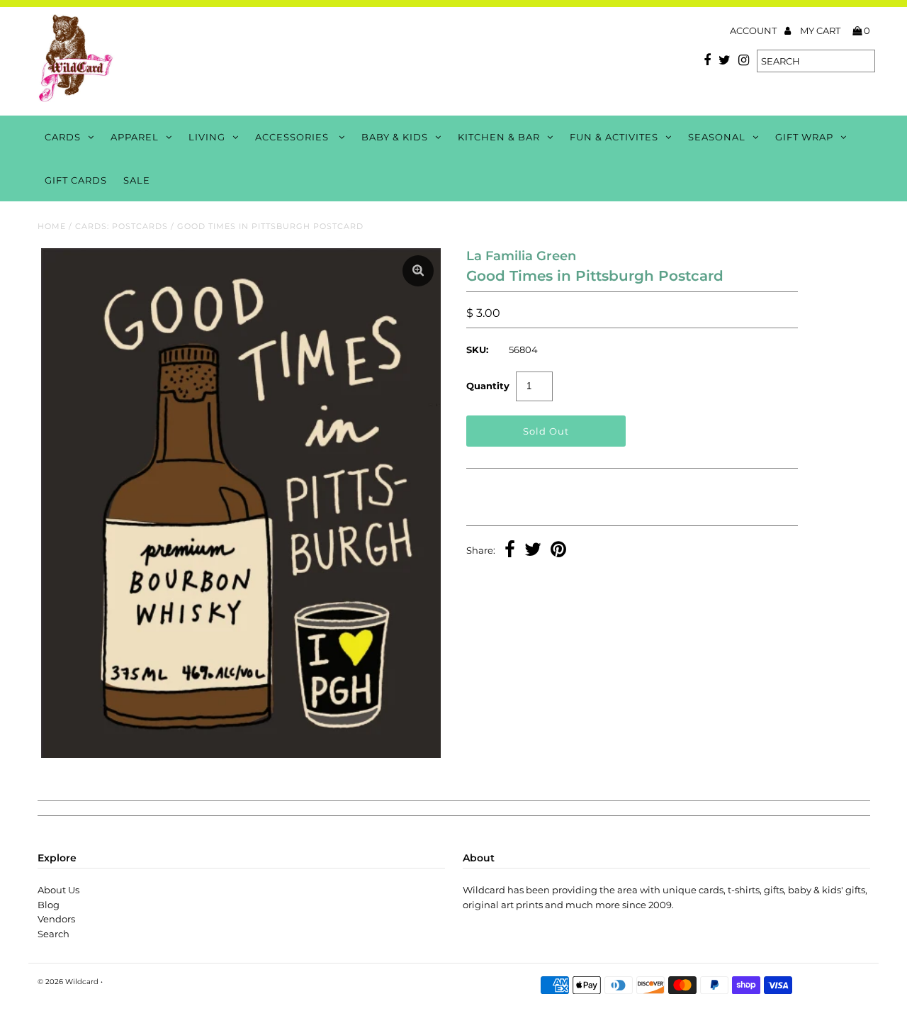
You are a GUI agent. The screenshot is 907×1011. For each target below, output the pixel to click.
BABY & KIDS (394, 137)
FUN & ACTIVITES (614, 137)
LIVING (206, 137)
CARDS (63, 137)
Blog (49, 904)
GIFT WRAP (804, 137)
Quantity (487, 385)
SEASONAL (716, 137)
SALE (136, 180)
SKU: (477, 349)
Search (53, 933)
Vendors (56, 919)
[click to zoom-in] (418, 270)
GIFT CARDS (76, 180)
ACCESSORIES (293, 137)
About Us (58, 889)
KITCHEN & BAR (499, 137)
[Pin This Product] (558, 551)
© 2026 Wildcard (68, 981)
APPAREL (135, 137)
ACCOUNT (754, 30)
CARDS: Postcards (121, 226)
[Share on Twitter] (532, 551)
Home (52, 226)
